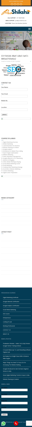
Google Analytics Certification (11, 305)
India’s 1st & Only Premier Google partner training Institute (15, 277)
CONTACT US (7, 330)
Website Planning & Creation (9, 272)
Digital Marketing (6, 210)
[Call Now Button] (16, 423)
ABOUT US (6, 334)
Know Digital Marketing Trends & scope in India (14, 268)
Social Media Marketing (9, 309)
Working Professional (9, 326)
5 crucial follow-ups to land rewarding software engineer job (15, 244)
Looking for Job (7, 322)
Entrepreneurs (7, 318)
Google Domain (5, 215)
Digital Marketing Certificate (10, 297)
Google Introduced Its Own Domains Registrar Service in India (14, 263)
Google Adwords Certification (11, 301)
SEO (2, 223)
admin (18, 61)
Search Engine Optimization (8, 219)
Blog (2, 202)
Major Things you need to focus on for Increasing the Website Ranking (15, 257)
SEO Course (6, 314)
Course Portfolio (5, 206)
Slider (2, 227)
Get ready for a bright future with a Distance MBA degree (15, 250)
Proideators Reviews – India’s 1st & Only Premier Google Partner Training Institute (14, 238)
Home (3, 39)
